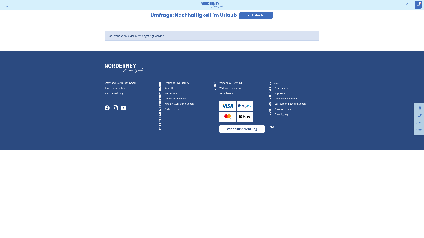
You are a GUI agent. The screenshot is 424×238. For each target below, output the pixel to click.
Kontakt (169, 88)
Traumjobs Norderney (177, 82)
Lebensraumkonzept (176, 98)
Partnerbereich (173, 109)
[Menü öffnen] (6, 5)
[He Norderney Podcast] (420, 108)
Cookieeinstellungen (285, 98)
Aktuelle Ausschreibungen (179, 103)
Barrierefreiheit (283, 109)
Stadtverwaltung (114, 93)
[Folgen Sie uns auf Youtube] (123, 107)
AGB (276, 82)
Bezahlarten (226, 93)
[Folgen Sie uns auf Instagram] (115, 107)
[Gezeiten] (420, 130)
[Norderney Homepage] (212, 5)
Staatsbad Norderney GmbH (120, 82)
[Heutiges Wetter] (416, 122)
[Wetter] (420, 122)
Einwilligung (281, 114)
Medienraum (172, 93)
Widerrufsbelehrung (230, 88)
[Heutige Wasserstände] (416, 130)
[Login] (407, 5)
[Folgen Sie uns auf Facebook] (107, 107)
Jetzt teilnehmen (256, 15)
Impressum (280, 93)
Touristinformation (115, 88)
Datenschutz (281, 88)
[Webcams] (420, 115)
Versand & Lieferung (230, 82)
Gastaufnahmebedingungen (290, 103)
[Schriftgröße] (273, 128)
